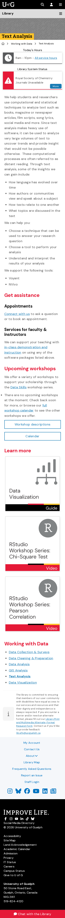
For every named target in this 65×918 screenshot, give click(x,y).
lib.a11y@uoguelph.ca (28, 733)
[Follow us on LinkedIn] (44, 792)
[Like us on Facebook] (27, 792)
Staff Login (32, 782)
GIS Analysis (18, 670)
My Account (31, 743)
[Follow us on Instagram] (9, 792)
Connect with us (17, 314)
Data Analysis (19, 664)
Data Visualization (23, 682)
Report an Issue (32, 775)
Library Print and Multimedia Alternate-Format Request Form (37, 722)
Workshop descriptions (32, 424)
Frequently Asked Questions (31, 769)
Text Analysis (20, 676)
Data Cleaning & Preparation (31, 658)
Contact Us (32, 749)
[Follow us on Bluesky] (18, 792)
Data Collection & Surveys (29, 652)
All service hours (46, 58)
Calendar (32, 436)
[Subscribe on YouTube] (36, 792)
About (30, 756)
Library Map (32, 762)
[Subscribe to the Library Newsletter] (53, 792)
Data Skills (18, 387)
